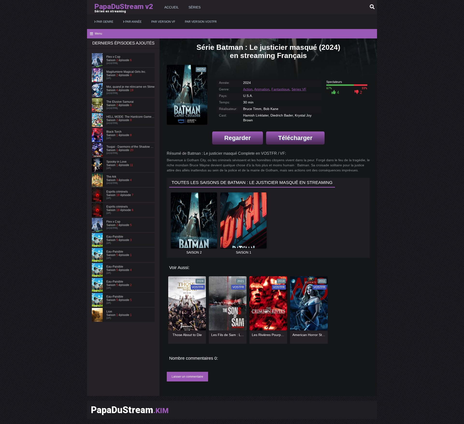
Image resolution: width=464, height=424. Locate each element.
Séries (194, 7)
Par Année (133, 21)
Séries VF (298, 89)
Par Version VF (163, 21)
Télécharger (295, 137)
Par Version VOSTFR (201, 21)
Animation (261, 89)
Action (248, 89)
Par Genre (104, 21)
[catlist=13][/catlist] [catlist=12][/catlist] (185, 305)
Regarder (237, 137)
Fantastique (280, 89)
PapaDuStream (130, 410)
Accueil (171, 7)
